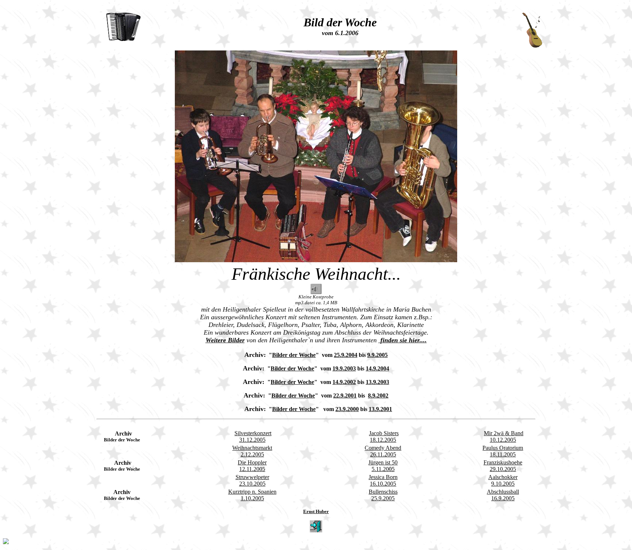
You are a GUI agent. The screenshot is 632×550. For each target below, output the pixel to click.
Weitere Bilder (225, 340)
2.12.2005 (252, 454)
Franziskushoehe (503, 462)
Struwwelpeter (252, 477)
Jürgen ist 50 (383, 462)
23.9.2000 (347, 409)
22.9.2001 (345, 395)
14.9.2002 (344, 382)
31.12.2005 (252, 440)
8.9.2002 (378, 395)
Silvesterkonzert (252, 433)
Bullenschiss (383, 492)
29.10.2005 (503, 469)
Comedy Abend (383, 448)
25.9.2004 (345, 355)
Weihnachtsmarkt (252, 448)
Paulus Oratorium (502, 448)
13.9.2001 (380, 409)
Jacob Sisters (384, 433)
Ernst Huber (316, 511)
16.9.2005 (503, 498)
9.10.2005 (503, 484)
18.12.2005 (383, 440)
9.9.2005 (377, 355)
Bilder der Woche (294, 355)
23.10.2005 (252, 484)
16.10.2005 (383, 484)
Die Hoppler (252, 462)
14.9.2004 (377, 368)
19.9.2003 (344, 368)
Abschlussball (503, 492)
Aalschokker (503, 477)
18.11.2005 (503, 454)
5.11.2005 (383, 469)
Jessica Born (383, 477)
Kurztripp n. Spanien (252, 492)
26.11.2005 (383, 454)
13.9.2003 (377, 382)
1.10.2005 (252, 498)
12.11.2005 (252, 469)
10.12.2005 (503, 440)
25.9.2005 (383, 498)
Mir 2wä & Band (503, 433)
